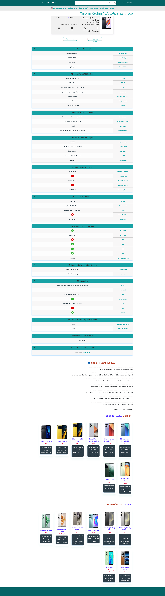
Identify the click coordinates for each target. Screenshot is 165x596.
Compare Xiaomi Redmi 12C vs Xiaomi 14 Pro (109, 488)
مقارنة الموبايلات (72, 8)
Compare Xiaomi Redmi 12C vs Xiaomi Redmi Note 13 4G (125, 451)
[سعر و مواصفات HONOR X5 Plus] (93, 520)
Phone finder (70, 39)
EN (54, 8)
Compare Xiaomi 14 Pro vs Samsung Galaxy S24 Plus (125, 540)
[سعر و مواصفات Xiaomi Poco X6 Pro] (78, 429)
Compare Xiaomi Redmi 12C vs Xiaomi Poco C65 (46, 450)
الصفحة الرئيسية (109, 8)
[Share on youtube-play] (53, 3)
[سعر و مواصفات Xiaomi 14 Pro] (109, 470)
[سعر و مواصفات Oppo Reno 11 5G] (46, 520)
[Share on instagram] (48, 3)
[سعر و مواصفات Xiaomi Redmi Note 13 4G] (125, 429)
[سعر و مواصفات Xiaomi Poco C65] (46, 432)
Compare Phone (95, 40)
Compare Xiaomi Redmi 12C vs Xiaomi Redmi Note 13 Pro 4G (109, 451)
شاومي (67, 17)
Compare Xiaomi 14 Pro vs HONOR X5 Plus (93, 538)
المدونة (102, 8)
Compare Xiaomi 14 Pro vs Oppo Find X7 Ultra (125, 578)
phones (126, 504)
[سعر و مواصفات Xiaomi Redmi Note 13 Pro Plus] (93, 429)
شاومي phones (114, 415)
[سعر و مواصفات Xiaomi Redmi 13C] (125, 469)
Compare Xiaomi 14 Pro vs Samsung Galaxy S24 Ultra (78, 540)
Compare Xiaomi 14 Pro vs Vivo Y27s (109, 578)
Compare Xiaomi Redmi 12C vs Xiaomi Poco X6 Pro (78, 451)
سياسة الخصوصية (61, 8)
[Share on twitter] (55, 3)
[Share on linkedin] (45, 3)
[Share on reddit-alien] (42, 3)
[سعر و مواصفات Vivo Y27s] (109, 558)
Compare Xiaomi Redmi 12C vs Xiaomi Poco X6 (62, 450)
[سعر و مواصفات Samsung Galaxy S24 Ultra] (78, 518)
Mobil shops (127, 3)
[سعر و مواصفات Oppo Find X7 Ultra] (125, 558)
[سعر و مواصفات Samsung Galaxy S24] (109, 518)
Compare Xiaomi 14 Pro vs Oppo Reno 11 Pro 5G (62, 539)
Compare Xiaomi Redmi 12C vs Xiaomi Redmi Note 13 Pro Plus (93, 451)
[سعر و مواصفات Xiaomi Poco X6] (62, 432)
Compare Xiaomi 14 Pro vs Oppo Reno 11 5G (46, 538)
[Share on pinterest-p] (50, 3)
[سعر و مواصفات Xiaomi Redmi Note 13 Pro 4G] (109, 429)
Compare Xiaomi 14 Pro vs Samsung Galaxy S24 (109, 540)
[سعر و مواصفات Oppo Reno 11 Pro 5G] (62, 519)
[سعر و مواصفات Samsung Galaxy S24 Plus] (125, 518)
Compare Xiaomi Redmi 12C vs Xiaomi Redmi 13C (125, 489)
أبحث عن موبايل (93, 8)
